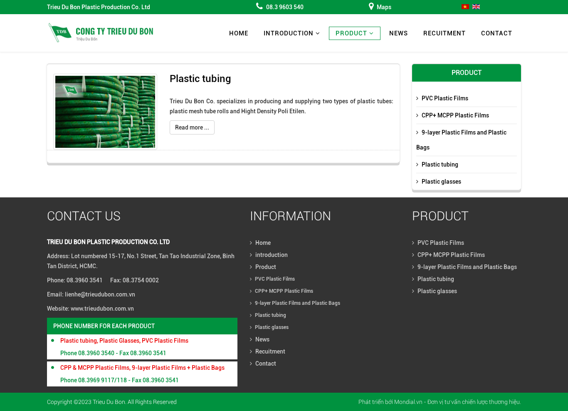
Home (238, 33)
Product (351, 33)
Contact (496, 33)
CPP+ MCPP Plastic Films (455, 115)
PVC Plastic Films (445, 98)
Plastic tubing (200, 79)
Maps (384, 7)
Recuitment (444, 33)
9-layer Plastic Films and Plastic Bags (461, 140)
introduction (289, 33)
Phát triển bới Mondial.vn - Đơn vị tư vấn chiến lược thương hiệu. (439, 402)
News (398, 33)
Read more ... (192, 127)
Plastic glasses (441, 181)
